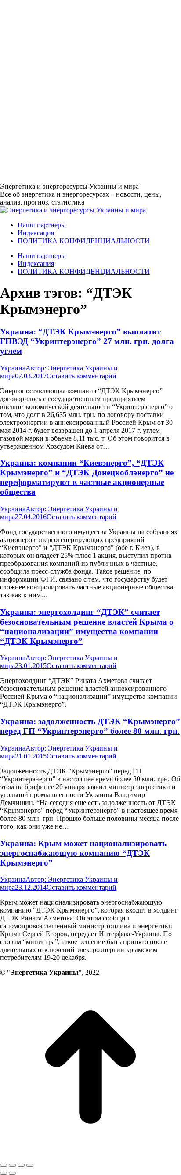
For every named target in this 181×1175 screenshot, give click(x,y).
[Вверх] (90, 1155)
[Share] (12, 1165)
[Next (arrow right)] (12, 1173)
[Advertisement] (90, 90)
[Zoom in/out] (29, 1165)
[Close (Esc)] (3, 1165)
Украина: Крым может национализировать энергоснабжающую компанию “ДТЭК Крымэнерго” (83, 853)
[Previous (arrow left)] (3, 1173)
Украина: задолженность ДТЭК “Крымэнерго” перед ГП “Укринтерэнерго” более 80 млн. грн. (90, 726)
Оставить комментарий (81, 376)
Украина (12, 368)
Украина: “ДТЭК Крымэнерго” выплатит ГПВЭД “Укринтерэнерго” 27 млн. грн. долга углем (87, 341)
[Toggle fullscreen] (21, 1165)
